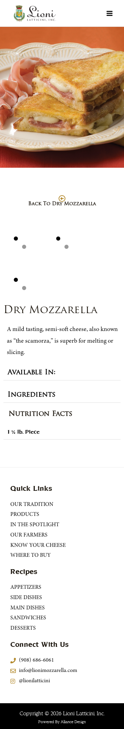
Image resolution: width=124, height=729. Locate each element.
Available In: (31, 372)
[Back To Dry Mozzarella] (62, 198)
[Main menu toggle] (109, 13)
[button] (62, 372)
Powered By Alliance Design (62, 722)
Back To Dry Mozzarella (62, 204)
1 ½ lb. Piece (24, 432)
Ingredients (31, 394)
